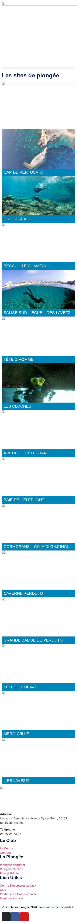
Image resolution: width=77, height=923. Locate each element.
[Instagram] (6, 916)
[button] (38, 68)
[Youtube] (24, 916)
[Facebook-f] (15, 916)
